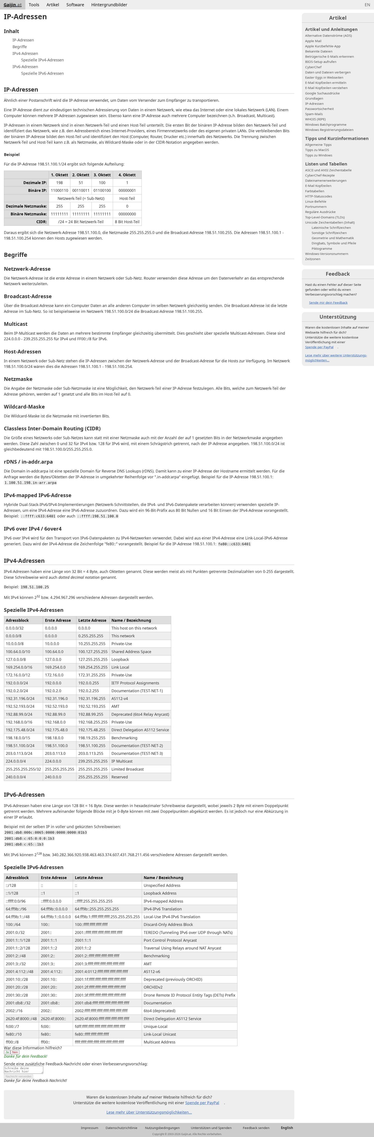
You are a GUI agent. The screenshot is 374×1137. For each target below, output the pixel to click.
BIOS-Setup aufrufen (320, 61)
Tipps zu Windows (318, 155)
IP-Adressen (23, 40)
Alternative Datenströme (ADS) (328, 35)
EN (367, 5)
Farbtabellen (314, 191)
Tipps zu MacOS (317, 150)
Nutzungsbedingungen (162, 1128)
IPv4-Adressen (25, 53)
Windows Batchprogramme (326, 124)
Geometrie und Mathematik (333, 238)
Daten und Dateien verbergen (328, 72)
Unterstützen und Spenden (211, 1128)
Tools (34, 5)
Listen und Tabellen (326, 164)
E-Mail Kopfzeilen (318, 185)
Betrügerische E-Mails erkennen (329, 56)
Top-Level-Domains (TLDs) (325, 217)
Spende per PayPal (202, 1102)
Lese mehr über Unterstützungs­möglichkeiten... (149, 1112)
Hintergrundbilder (109, 5)
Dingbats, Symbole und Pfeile (334, 243)
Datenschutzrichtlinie (121, 1128)
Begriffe (20, 46)
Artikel (53, 5)
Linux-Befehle (315, 201)
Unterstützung (337, 316)
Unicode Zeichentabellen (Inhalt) (330, 222)
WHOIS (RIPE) (315, 119)
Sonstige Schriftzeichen (329, 233)
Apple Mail (313, 41)
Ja (7, 1052)
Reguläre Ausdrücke (320, 212)
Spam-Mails (314, 114)
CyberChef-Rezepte (320, 175)
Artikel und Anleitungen (331, 29)
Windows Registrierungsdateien (329, 129)
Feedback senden (256, 1128)
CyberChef (313, 67)
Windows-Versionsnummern (326, 253)
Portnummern (316, 206)
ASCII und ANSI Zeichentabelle (328, 170)
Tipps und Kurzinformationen (337, 138)
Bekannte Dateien (318, 51)
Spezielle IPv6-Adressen (42, 73)
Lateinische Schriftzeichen (331, 227)
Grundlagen (314, 98)
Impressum (89, 1128)
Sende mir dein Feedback (328, 302)
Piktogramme (322, 248)
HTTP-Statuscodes (318, 196)
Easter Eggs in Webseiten (324, 77)
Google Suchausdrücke (322, 93)
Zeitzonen (312, 259)
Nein (15, 1052)
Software (75, 5)
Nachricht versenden (18, 1076)
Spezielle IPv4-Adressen (42, 59)
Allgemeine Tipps (318, 144)
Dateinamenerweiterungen (326, 180)
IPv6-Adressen (25, 66)
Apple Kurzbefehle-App (322, 46)
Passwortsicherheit (319, 109)
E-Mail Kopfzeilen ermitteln (325, 82)
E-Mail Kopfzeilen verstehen (326, 88)
